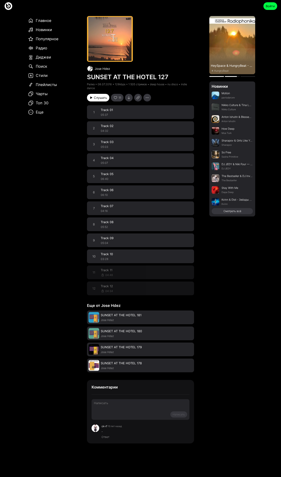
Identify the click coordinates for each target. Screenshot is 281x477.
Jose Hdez (102, 69)
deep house (157, 84)
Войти (270, 6)
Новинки (220, 86)
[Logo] (8, 6)
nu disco (172, 84)
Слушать (100, 98)
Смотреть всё (232, 211)
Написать (179, 414)
